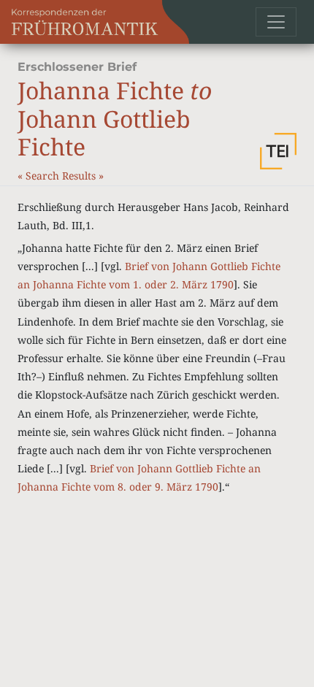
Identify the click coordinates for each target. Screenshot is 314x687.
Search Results (62, 176)
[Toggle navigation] (276, 22)
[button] (278, 151)
